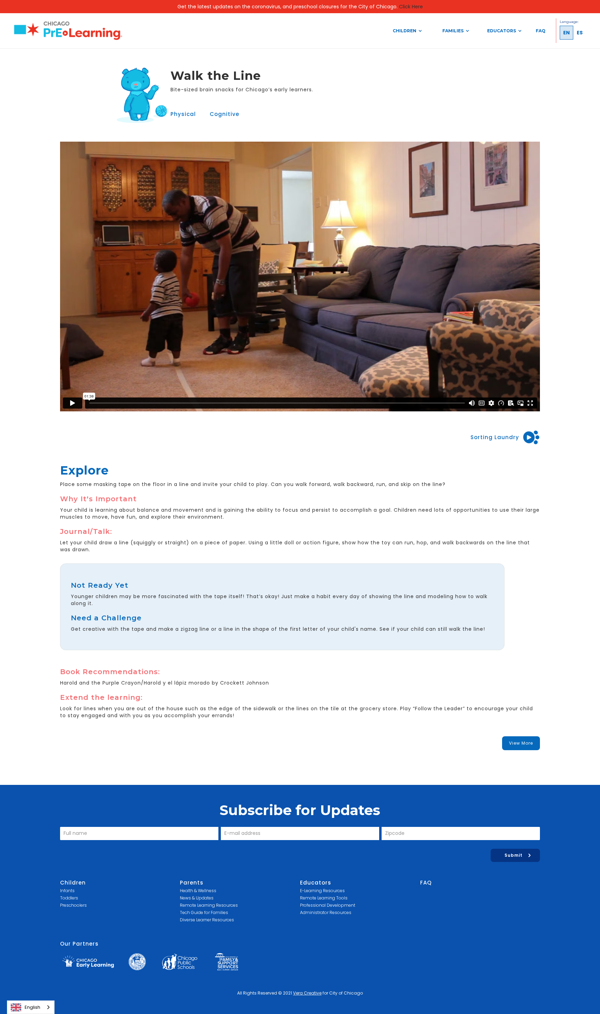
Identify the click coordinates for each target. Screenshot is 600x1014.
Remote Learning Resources (209, 905)
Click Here (411, 6)
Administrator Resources (325, 912)
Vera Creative (307, 993)
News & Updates (197, 898)
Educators (315, 882)
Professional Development (327, 905)
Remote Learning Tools (324, 898)
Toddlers (69, 898)
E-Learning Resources (322, 891)
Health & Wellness (198, 891)
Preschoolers (73, 905)
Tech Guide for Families (204, 912)
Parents (191, 882)
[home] (68, 30)
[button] (407, 31)
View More (521, 743)
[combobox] (31, 1007)
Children (73, 882)
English (32, 1007)
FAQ (540, 30)
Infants (67, 891)
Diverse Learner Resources (207, 920)
